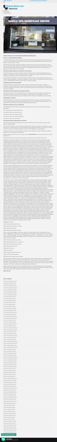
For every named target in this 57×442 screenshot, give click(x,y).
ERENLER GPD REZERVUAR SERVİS (9, 368)
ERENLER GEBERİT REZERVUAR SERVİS (10, 378)
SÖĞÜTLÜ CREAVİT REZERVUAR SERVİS (10, 347)
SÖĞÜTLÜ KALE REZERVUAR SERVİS (9, 331)
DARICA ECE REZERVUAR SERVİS (9, 419)
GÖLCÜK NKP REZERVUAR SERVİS (9, 320)
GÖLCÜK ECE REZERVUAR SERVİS (9, 304)
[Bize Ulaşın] (3, 439)
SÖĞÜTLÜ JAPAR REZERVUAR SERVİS (9, 353)
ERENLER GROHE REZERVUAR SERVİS (10, 392)
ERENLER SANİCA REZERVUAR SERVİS (10, 401)
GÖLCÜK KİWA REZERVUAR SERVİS (9, 306)
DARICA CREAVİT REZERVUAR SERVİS (9, 425)
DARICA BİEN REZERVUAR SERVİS (9, 417)
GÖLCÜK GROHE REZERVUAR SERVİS (10, 316)
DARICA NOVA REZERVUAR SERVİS (9, 423)
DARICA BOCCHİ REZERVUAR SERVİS (9, 421)
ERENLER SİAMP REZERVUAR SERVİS (9, 380)
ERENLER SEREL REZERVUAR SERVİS (9, 393)
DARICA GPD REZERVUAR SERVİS (9, 411)
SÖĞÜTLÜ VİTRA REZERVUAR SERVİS (9, 333)
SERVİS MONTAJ (7, 13)
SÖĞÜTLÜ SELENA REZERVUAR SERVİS (10, 357)
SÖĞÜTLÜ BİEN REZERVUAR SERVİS (9, 351)
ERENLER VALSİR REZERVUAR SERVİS (9, 366)
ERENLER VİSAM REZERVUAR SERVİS (9, 362)
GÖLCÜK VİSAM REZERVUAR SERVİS (9, 292)
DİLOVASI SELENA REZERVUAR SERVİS (10, 287)
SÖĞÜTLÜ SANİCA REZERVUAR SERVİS (10, 329)
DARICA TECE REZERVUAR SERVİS (9, 409)
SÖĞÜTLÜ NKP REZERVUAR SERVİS (9, 339)
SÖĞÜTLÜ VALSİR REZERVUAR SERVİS (10, 358)
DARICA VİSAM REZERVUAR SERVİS (9, 403)
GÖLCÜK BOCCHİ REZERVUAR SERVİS (10, 324)
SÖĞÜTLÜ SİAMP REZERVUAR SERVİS (10, 345)
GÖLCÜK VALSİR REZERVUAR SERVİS (9, 294)
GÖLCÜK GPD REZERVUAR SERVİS (9, 298)
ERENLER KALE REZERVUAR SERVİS (9, 399)
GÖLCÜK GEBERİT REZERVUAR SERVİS (10, 318)
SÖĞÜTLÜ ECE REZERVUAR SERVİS (9, 349)
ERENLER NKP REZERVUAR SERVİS (9, 390)
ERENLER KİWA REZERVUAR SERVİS (9, 384)
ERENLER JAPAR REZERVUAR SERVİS (9, 370)
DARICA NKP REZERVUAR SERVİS (9, 405)
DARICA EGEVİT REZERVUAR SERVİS (9, 413)
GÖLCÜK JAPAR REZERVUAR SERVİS (9, 300)
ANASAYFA (5, 10)
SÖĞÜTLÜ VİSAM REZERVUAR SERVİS (10, 360)
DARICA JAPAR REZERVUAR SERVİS (9, 415)
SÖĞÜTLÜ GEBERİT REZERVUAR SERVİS (10, 341)
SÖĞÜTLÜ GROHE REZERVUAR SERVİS (10, 343)
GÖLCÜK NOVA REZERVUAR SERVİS (9, 310)
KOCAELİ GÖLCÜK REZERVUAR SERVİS (10, 327)
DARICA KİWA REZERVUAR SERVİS (9, 407)
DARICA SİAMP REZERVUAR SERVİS (9, 427)
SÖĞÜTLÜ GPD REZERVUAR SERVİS (9, 355)
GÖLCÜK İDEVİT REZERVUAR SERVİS (9, 296)
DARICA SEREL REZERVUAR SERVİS (9, 434)
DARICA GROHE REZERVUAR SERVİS (9, 430)
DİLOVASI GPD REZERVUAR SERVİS (9, 283)
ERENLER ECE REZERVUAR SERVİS (9, 376)
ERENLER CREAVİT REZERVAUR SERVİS (10, 388)
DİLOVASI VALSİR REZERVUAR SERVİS (10, 289)
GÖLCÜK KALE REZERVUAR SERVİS (9, 325)
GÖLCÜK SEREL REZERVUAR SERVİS (9, 322)
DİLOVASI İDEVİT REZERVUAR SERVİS (9, 285)
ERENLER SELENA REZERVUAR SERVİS (10, 364)
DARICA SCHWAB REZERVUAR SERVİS (10, 428)
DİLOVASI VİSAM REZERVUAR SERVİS (9, 290)
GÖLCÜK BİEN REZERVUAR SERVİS (9, 302)
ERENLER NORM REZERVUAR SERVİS (9, 382)
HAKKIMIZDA (6, 11)
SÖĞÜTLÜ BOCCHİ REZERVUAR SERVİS (10, 335)
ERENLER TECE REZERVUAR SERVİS (9, 374)
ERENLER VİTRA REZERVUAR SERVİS (9, 395)
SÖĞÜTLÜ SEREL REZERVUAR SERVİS (9, 337)
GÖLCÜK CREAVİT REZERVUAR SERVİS (10, 312)
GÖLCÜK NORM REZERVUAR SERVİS (9, 308)
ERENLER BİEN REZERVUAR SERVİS (9, 372)
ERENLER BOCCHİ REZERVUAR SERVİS (10, 397)
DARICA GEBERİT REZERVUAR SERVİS (9, 432)
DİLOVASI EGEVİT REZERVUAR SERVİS (10, 281)
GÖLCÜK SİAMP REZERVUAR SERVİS (9, 314)
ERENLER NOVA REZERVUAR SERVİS (9, 386)
